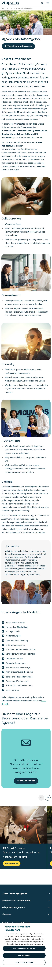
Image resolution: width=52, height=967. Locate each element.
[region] (26, 945)
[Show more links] (11, 8)
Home (4, 8)
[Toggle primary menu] (48, 3)
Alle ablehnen (24, 955)
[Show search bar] (42, 3)
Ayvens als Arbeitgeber (24, 8)
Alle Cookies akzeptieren (24, 948)
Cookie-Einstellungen (24, 962)
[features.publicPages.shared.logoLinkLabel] (10, 3)
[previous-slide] (41, 798)
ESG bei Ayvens (14, 848)
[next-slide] (48, 798)
